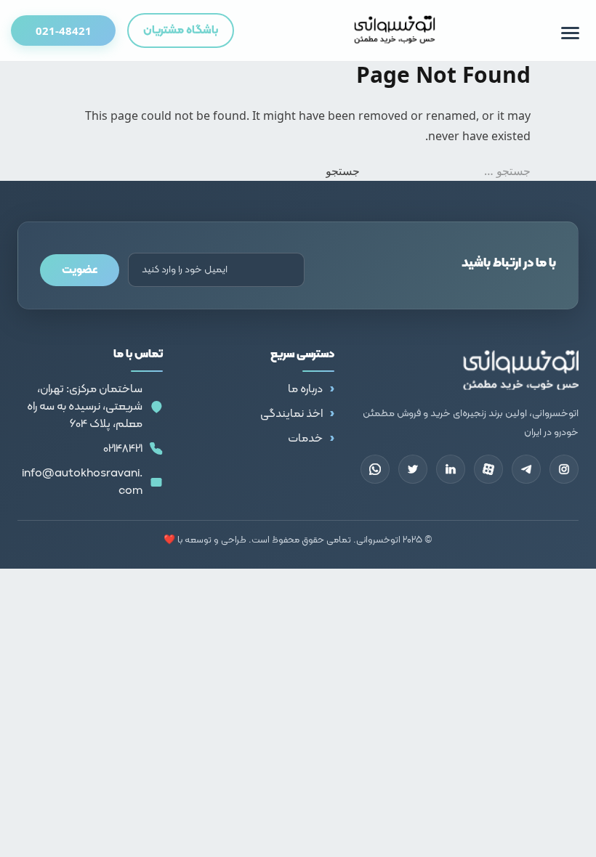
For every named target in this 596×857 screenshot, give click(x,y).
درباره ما (305, 389)
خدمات (305, 438)
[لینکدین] (450, 469)
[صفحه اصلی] (395, 30)
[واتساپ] (375, 469)
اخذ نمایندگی (291, 414)
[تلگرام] (526, 469)
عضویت (79, 270)
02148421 (122, 449)
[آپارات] (488, 469)
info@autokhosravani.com (82, 482)
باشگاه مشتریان (180, 30)
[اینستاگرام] (564, 469)
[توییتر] (412, 469)
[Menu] (570, 33)
